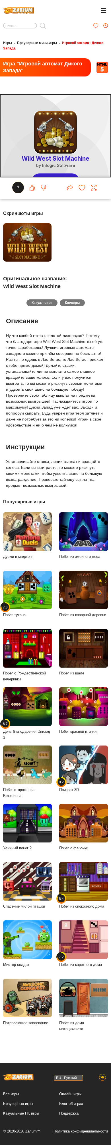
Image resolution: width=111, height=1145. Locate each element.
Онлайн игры (70, 1094)
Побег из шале (71, 673)
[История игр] (105, 25)
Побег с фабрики (73, 848)
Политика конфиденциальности (81, 1131)
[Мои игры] (95, 25)
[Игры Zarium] (18, 10)
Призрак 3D (69, 786)
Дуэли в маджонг (18, 556)
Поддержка (69, 1113)
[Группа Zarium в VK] (102, 1077)
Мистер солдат (16, 964)
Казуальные (42, 303)
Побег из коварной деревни (82, 615)
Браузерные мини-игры (37, 43)
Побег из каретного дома (80, 961)
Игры (7, 43)
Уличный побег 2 (17, 848)
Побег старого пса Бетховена (18, 793)
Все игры (11, 1094)
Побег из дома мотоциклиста (71, 1026)
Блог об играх (71, 1103)
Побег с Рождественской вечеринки (24, 676)
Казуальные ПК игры (21, 1113)
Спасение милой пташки (24, 906)
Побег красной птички (77, 731)
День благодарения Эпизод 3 (26, 731)
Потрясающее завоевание (25, 1023)
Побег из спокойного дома (81, 902)
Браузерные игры (18, 1103)
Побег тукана (14, 611)
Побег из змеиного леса (79, 556)
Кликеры (72, 303)
